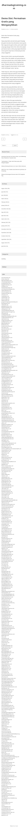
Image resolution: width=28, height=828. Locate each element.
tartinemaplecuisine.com (7, 561)
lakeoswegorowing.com (6, 793)
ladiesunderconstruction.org (7, 360)
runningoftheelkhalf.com (7, 682)
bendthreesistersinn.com (7, 597)
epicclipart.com (4, 327)
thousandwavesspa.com (6, 614)
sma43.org (3, 711)
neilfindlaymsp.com (5, 617)
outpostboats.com (5, 477)
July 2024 (3, 246)
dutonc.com (4, 570)
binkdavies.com (4, 518)
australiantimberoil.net (6, 363)
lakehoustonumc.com (6, 668)
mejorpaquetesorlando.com (7, 420)
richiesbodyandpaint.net (7, 282)
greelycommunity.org (6, 532)
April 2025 (3, 215)
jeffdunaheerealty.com (6, 684)
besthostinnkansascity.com (7, 809)
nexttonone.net (4, 671)
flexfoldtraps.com (5, 688)
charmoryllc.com (5, 495)
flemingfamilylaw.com (6, 791)
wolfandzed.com (5, 724)
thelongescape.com (5, 571)
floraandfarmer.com (5, 371)
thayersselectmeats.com (6, 647)
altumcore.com (4, 641)
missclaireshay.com (5, 277)
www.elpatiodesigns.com (7, 749)
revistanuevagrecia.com (6, 538)
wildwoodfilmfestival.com (7, 346)
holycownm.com (5, 607)
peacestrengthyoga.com (6, 685)
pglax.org (3, 590)
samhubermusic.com (6, 813)
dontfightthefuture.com (6, 381)
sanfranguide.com (5, 494)
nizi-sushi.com (4, 564)
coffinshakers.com (5, 550)
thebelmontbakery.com (6, 307)
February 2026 (4, 202)
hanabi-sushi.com (5, 722)
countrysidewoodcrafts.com (7, 310)
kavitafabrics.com (5, 604)
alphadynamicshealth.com (7, 779)
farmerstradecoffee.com (6, 659)
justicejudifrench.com (6, 552)
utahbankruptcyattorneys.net (8, 391)
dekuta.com (4, 725)
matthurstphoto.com (6, 769)
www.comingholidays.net (7, 493)
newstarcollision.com (6, 428)
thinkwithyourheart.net (6, 390)
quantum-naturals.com (6, 763)
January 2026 (4, 205)
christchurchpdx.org (6, 520)
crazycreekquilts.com (6, 517)
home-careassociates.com (7, 465)
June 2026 (3, 195)
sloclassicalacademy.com (7, 507)
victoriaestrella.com (5, 612)
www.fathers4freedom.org (7, 679)
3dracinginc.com (5, 497)
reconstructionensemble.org (7, 602)
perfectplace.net (5, 460)
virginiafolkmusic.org (6, 450)
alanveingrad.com (5, 580)
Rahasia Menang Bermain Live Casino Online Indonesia (13, 166)
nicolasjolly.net (4, 527)
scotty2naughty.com (6, 541)
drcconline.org (4, 619)
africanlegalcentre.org (6, 530)
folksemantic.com (5, 398)
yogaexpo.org (4, 464)
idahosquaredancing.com (7, 396)
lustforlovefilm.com (5, 525)
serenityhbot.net (5, 672)
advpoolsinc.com (5, 624)
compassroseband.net (6, 639)
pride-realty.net (4, 778)
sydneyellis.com (5, 440)
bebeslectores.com (5, 361)
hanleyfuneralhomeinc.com (7, 418)
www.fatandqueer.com (6, 692)
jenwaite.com (4, 785)
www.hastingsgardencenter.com (8, 736)
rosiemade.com (4, 414)
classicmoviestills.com (6, 487)
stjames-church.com (6, 540)
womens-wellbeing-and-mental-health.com (11, 448)
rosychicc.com (4, 475)
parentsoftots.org (5, 657)
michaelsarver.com (5, 433)
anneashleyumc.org (5, 694)
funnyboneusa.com (5, 599)
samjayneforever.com (6, 768)
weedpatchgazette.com (6, 408)
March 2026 (4, 198)
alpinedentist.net (5, 336)
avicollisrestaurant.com (6, 618)
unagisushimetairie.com (7, 320)
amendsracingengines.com (7, 689)
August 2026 (4, 188)
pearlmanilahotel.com (6, 329)
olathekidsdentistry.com (6, 417)
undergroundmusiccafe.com (7, 812)
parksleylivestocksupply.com (7, 468)
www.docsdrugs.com (6, 701)
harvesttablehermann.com (7, 367)
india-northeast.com (6, 379)
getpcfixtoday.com (5, 323)
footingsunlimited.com (6, 698)
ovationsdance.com (5, 451)
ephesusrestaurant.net (6, 745)
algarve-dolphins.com (6, 578)
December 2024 (4, 229)
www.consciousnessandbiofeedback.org (10, 734)
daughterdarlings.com (6, 284)
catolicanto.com (5, 455)
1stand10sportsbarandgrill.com (8, 421)
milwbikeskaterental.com (7, 585)
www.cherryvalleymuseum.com (8, 356)
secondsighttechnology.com (7, 431)
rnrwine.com (4, 792)
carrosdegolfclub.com (6, 369)
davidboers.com (5, 662)
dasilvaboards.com (5, 508)
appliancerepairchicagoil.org (8, 312)
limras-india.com (5, 279)
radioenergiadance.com (6, 337)
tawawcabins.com (5, 397)
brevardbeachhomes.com (7, 374)
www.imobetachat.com (6, 664)
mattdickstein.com (5, 665)
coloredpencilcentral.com (7, 384)
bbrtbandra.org (5, 324)
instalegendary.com (5, 314)
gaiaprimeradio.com (6, 567)
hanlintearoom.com (5, 782)
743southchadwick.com (6, 377)
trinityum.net (4, 741)
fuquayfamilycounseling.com (8, 795)
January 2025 (4, 225)
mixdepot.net (4, 728)
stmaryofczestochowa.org (7, 551)
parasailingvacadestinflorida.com (9, 776)
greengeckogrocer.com (6, 434)
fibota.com (3, 752)
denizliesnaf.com (5, 632)
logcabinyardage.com (6, 661)
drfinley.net (4, 789)
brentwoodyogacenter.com (7, 714)
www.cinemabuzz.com (6, 726)
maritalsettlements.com (6, 584)
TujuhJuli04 (16, 29)
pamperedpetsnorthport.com (8, 413)
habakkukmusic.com (6, 669)
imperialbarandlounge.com (7, 387)
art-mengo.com (4, 565)
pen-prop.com (4, 676)
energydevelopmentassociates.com (9, 370)
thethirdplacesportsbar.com (7, 743)
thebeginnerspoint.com (6, 491)
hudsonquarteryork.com (6, 751)
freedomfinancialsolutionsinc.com (9, 686)
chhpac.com (4, 801)
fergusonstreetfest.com (6, 766)
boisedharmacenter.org (6, 470)
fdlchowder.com (5, 704)
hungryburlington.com (6, 558)
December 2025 (4, 208)
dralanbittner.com (5, 406)
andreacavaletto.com (6, 467)
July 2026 (3, 191)
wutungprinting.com (6, 582)
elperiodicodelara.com (6, 280)
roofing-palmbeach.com (6, 380)
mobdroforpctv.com (5, 483)
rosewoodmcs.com (5, 729)
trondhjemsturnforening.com (8, 758)
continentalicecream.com (7, 515)
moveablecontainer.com (6, 353)
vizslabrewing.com (5, 404)
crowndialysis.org (5, 441)
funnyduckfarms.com (6, 783)
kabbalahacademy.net (6, 426)
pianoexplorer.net (5, 738)
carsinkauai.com (5, 773)
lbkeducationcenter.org (6, 457)
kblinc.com (3, 410)
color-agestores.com (6, 471)
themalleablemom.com (6, 555)
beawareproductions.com (7, 545)
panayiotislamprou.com (6, 340)
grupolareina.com (5, 354)
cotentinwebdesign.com (6, 357)
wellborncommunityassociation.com (9, 344)
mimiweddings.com (5, 808)
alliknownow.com (5, 503)
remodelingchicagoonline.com (8, 712)
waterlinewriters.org (6, 654)
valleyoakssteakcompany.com (8, 628)
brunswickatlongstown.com (7, 560)
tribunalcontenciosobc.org (7, 505)
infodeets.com (4, 286)
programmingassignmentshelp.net (9, 302)
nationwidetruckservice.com (7, 608)
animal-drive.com (5, 642)
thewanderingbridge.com (7, 554)
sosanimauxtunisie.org (6, 333)
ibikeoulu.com (4, 548)
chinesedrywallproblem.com (7, 595)
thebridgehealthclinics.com (7, 652)
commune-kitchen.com (6, 523)
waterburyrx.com (5, 622)
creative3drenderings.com (7, 658)
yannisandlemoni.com (6, 407)
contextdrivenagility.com (7, 547)
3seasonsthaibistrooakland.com (8, 461)
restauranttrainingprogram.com (8, 443)
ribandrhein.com (5, 453)
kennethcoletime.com (6, 557)
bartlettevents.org (5, 351)
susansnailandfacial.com (7, 675)
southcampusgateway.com (7, 341)
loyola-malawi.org (5, 474)
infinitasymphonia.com (6, 528)
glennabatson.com (5, 510)
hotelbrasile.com (5, 349)
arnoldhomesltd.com (6, 383)
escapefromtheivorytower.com (8, 376)
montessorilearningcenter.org (8, 765)
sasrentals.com (4, 430)
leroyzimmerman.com (6, 788)
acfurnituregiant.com (6, 292)
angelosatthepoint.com (6, 625)
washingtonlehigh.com (6, 719)
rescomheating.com (5, 806)
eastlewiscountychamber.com (8, 504)
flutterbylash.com (5, 781)
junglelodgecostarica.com (7, 574)
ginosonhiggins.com (6, 581)
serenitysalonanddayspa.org (7, 289)
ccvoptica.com (4, 718)
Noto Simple (15, 826)
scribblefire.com (5, 463)
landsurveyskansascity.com (7, 695)
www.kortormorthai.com (6, 691)
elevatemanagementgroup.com (8, 786)
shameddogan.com (5, 655)
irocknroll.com (4, 393)
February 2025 (4, 222)
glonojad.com (4, 537)
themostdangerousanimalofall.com (9, 500)
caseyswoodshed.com (6, 629)
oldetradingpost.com (6, 359)
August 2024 (4, 242)
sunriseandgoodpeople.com (7, 594)
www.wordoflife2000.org (6, 394)
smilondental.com (5, 427)
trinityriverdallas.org (6, 458)
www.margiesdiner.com (6, 702)
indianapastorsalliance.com (7, 627)
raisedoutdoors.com (6, 388)
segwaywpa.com (5, 649)
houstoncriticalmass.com (7, 498)
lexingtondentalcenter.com (7, 438)
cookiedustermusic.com (6, 601)
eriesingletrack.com (5, 411)
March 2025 (4, 219)
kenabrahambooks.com (6, 521)
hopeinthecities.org (5, 480)
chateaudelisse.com (5, 343)
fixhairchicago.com (5, 631)
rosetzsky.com (4, 535)
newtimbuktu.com (5, 297)
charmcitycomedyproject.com (8, 544)
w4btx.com (3, 423)
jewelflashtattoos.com (6, 321)
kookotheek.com (5, 339)
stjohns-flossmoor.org (6, 598)
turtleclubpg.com (5, 609)
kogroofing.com (4, 334)
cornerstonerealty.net (6, 732)
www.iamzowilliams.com (7, 735)
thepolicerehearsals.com (7, 501)
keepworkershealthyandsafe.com (8, 316)
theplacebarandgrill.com (7, 621)
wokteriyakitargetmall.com (7, 437)
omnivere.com (4, 294)
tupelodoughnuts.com (6, 416)
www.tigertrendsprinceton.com (8, 678)
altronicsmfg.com (5, 299)
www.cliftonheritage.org (6, 709)
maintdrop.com (4, 330)
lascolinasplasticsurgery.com (8, 708)
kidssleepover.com (5, 303)
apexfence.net (4, 815)
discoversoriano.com (6, 490)
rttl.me (2, 805)
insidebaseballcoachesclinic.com (8, 772)
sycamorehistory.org (6, 731)
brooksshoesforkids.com (6, 645)
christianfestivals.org (6, 575)
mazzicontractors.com (6, 742)
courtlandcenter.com (6, 615)
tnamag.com (4, 644)
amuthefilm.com (5, 524)
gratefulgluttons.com (6, 481)
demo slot (16, 134)
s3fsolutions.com (5, 373)
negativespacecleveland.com (8, 591)
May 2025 (3, 212)
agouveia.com (4, 796)
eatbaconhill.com (5, 300)
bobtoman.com (4, 331)
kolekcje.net (4, 454)
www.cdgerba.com (5, 753)
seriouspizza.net (5, 638)
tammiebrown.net (5, 568)
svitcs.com (3, 637)
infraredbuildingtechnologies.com (9, 366)
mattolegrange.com (5, 572)
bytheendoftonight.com (6, 478)
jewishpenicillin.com (6, 446)
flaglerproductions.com (6, 513)
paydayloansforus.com (6, 306)
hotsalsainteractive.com (6, 287)
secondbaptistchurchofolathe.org (9, 798)
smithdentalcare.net (6, 811)
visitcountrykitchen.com (6, 577)
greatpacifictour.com (6, 611)
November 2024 (5, 232)
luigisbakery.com (5, 721)
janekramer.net (4, 562)
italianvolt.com (4, 401)
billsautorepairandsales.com (7, 762)
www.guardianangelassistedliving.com (10, 756)
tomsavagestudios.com (6, 447)
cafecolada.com (4, 488)
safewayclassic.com (5, 309)
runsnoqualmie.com (6, 699)
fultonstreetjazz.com (6, 350)
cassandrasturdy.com (6, 484)
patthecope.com (5, 635)
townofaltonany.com (6, 588)
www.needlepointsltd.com (7, 705)
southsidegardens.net (6, 739)
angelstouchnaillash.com (7, 424)
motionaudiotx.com (5, 803)
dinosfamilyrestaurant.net (7, 364)
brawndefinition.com (6, 514)
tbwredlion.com (5, 761)
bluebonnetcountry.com (6, 326)
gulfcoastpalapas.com (6, 651)
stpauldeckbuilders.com (6, 696)
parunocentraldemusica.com (8, 755)
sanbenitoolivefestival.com (7, 485)
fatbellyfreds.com (5, 748)
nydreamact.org (5, 319)
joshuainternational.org (6, 674)
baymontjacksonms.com (6, 587)
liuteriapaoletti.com (5, 592)
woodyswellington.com (6, 746)
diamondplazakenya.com (7, 759)
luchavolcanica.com (5, 605)
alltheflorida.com (5, 771)
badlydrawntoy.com (5, 667)
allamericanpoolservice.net (7, 444)
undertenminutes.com (6, 293)
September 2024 (5, 239)
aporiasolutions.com (6, 648)
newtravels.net (4, 304)
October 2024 (4, 236)
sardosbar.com (4, 400)
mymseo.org (4, 799)
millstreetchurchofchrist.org (7, 775)
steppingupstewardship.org (7, 716)
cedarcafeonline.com (6, 290)
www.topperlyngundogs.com (8, 681)
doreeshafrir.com (5, 542)
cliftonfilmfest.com (5, 386)
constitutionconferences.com (8, 634)
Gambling (7, 134)
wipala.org (3, 473)
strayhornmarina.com (6, 511)
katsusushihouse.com (6, 531)
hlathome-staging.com (6, 436)
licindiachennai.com (6, 283)
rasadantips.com (5, 296)
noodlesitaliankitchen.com (7, 317)
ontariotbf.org (4, 313)
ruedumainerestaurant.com (7, 534)
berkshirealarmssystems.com (8, 403)
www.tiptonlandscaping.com (7, 715)
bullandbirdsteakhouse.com (7, 706)
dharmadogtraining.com (7, 802)
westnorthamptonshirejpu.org (8, 347)
